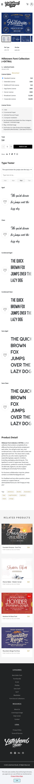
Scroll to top (32, 676)
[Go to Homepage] (12, 7)
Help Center (17, 716)
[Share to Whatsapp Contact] (17, 154)
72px (29, 180)
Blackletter (17, 695)
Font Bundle (17, 679)
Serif (17, 692)
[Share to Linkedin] (7, 154)
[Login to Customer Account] (31, 4)
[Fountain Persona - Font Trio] (17, 534)
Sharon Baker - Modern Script (12, 582)
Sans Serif (17, 689)
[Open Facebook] (11, 753)
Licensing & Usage (17, 713)
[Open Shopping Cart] (27, 4)
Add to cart (23, 146)
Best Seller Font (17, 675)
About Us (17, 709)
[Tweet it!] (12, 154)
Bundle (19, 492)
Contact (17, 719)
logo (4, 495)
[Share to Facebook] (9, 154)
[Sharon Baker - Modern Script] (17, 568)
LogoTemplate (12, 495)
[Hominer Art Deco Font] (17, 603)
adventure (11, 492)
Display (17, 685)
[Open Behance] (19, 753)
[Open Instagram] (15, 753)
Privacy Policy (17, 730)
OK (17, 780)
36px (13, 180)
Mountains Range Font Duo (11, 651)
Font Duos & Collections (11, 549)
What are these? (15, 73)
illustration (27, 492)
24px (5, 180)
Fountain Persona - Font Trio (12, 547)
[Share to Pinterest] (14, 154)
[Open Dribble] (23, 753)
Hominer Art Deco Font (10, 616)
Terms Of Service (17, 733)
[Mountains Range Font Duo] (17, 637)
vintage (11, 498)
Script (4, 498)
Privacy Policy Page (17, 776)
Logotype (22, 495)
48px (21, 180)
